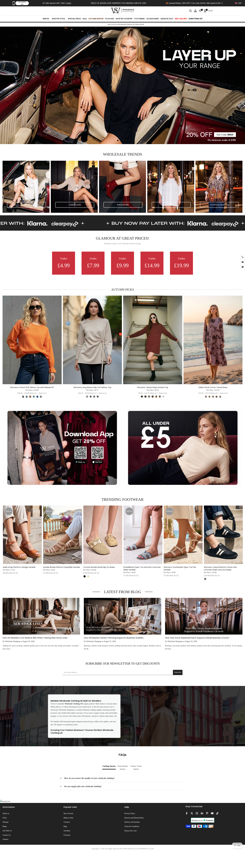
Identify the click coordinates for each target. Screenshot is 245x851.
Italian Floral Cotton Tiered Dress (213, 387)
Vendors (5, 839)
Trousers (67, 822)
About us (6, 813)
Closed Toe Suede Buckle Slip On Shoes (47, 567)
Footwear (67, 835)
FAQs (5, 818)
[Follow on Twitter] (192, 813)
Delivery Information (132, 822)
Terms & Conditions (131, 826)
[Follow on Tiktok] (217, 813)
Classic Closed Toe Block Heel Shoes (86, 567)
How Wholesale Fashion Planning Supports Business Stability (114, 637)
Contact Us (6, 835)
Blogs (5, 826)
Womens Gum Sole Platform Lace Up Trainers (207, 568)
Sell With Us (7, 831)
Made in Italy (68, 818)
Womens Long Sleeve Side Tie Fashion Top (92, 387)
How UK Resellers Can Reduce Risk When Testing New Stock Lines (35, 637)
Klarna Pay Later (130, 831)
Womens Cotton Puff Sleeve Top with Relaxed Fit (32, 387)
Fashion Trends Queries (136, 767)
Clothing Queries (109, 766)
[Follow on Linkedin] (202, 813)
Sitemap (5, 822)
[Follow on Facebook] (186, 813)
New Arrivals (68, 813)
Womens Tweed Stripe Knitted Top (152, 387)
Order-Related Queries (122, 767)
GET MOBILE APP (22, 3)
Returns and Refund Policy (134, 818)
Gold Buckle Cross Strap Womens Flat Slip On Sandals (168, 568)
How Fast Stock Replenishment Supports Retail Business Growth (197, 637)
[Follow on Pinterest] (207, 813)
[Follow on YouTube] (212, 813)
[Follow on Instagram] (197, 813)
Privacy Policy (129, 813)
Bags (65, 826)
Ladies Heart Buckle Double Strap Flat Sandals (126, 568)
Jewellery (67, 831)
